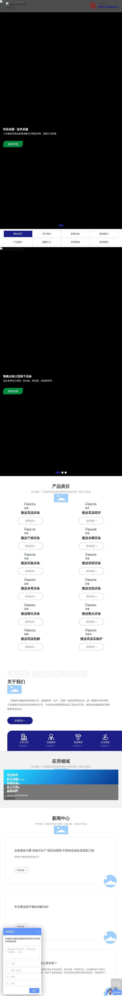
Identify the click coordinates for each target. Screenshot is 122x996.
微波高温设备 (30, 513)
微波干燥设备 (30, 538)
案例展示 (104, 234)
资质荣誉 (78, 742)
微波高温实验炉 (91, 639)
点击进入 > (24, 746)
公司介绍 (24, 742)
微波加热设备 (91, 588)
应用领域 (75, 242)
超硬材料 (12, 790)
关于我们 (46, 234)
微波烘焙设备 (91, 563)
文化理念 (105, 742)
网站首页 (18, 234)
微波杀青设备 (30, 588)
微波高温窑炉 (91, 513)
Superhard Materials (17, 795)
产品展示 (18, 242)
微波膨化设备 (30, 614)
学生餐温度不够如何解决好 (31, 906)
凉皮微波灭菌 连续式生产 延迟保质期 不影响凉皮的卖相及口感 (54, 850)
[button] (61, 225)
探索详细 (13, 144)
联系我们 (104, 242)
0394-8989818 (108, 7)
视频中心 (46, 242)
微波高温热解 (30, 639)
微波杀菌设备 (91, 538)
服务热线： (103, 3)
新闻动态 (75, 234)
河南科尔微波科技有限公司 (26, 856)
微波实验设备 (30, 563)
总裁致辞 (51, 742)
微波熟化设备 (91, 614)
